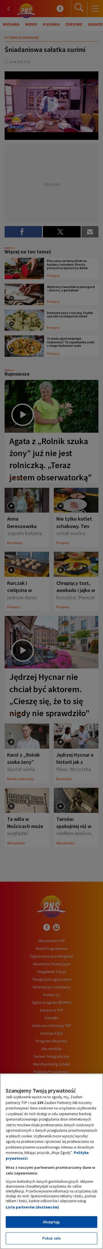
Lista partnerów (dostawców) (32, 1207)
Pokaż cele (51, 1238)
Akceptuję (51, 1222)
